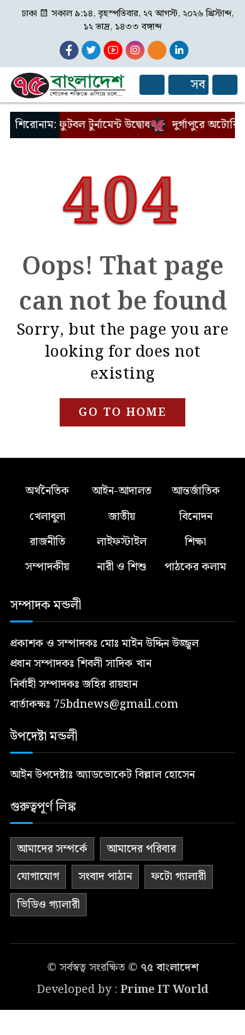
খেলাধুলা (47, 516)
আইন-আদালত (121, 491)
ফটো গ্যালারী (178, 876)
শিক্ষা (195, 542)
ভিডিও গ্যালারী (48, 905)
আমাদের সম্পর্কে (52, 849)
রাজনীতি (47, 542)
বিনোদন (195, 516)
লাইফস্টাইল (121, 542)
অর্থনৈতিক (47, 491)
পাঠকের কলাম (195, 567)
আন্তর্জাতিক (196, 491)
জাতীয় (121, 516)
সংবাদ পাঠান (105, 876)
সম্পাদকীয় (47, 567)
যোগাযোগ (38, 876)
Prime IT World (165, 989)
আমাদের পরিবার (141, 849)
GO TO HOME (122, 412)
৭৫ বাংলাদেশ (170, 967)
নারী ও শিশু (121, 567)
